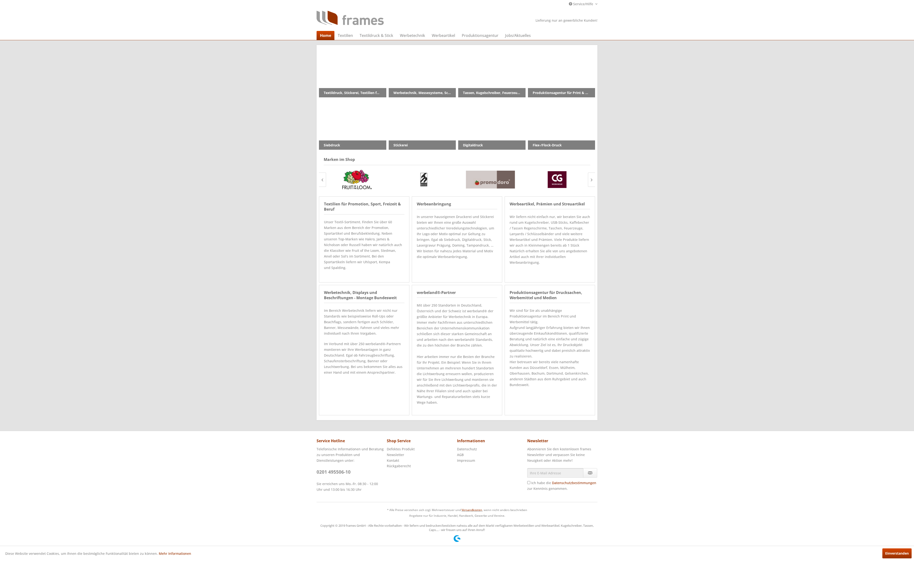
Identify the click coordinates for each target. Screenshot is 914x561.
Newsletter (395, 454)
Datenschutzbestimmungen (574, 483)
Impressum (466, 460)
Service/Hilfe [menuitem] (583, 4)
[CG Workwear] (557, 179)
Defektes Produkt (401, 449)
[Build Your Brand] (423, 179)
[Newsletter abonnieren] (590, 473)
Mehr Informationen (175, 553)
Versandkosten (472, 510)
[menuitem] (325, 35)
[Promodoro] (490, 179)
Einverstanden (897, 553)
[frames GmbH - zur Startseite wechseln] (350, 18)
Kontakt (393, 460)
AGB (460, 454)
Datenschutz (467, 449)
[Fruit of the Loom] (357, 179)
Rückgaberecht (399, 466)
